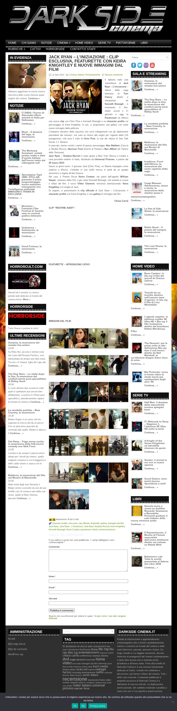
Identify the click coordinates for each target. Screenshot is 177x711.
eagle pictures (78, 659)
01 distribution (70, 646)
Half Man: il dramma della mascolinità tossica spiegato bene (156, 406)
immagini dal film (116, 523)
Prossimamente (92, 75)
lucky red (81, 669)
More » (26, 299)
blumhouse (85, 650)
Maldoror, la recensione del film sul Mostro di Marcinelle (26, 476)
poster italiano (90, 675)
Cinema (63, 42)
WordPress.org (15, 654)
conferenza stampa (89, 655)
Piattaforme (126, 42)
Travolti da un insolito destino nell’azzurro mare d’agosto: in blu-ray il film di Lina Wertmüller (156, 298)
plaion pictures (76, 675)
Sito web (53, 598)
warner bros (82, 688)
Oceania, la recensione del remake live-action (23, 343)
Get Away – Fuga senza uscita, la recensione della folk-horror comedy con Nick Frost (26, 444)
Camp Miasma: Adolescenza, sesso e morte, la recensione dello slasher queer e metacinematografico (149, 190)
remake (66, 682)
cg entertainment (86, 652)
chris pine (73, 523)
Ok (75, 705)
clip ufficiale (84, 523)
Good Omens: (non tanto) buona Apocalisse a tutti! (155, 481)
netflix (100, 672)
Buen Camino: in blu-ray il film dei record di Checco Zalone (154, 277)
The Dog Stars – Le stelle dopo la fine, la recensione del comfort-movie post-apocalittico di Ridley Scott (27, 378)
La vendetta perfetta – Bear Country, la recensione (24, 411)
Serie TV (104, 42)
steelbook (90, 683)
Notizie (46, 42)
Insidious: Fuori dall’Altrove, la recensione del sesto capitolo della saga (156, 166)
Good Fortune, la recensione (32, 247)
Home (12, 42)
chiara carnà (71, 655)
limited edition (69, 669)
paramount (86, 529)
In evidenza (20, 58)
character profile (59, 523)
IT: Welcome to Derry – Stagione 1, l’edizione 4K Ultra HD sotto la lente (156, 425)
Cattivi (35, 49)
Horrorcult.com (26, 267)
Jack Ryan (54, 526)
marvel (91, 670)
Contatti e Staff (83, 49)
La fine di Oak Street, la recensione (156, 209)
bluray (94, 649)
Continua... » (28, 123)
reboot (95, 529)
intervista (102, 663)
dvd (66, 659)
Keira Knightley (117, 526)
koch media (100, 666)
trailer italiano (82, 685)
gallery (104, 523)
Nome (52, 576)
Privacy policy (97, 705)
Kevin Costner (73, 529)
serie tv (82, 682)
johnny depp (87, 667)
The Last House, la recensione (155, 247)
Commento (54, 547)
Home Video (84, 42)
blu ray (104, 649)
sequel (74, 682)
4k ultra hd (82, 646)
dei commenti (17, 649)
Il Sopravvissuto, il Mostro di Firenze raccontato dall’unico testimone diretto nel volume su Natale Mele (156, 538)
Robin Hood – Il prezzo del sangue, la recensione (155, 230)
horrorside (76, 664)
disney (104, 655)
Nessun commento (114, 75)
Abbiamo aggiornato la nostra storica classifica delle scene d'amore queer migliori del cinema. (26, 95)
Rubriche (16, 49)
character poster (107, 653)
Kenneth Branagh (57, 529)
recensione (75, 679)
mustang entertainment (83, 672)
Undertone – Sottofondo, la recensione (30, 230)
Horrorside (55, 49)
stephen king (100, 683)
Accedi (11, 638)
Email (52, 587)
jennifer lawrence (74, 667)
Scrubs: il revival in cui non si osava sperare (155, 462)
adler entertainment (97, 646)
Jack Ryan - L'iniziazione (71, 526)
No (83, 705)
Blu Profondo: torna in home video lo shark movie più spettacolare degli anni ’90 (156, 377)
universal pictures (107, 529)
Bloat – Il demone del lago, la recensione (32, 134)
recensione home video (99, 680)
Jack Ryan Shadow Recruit (96, 526)
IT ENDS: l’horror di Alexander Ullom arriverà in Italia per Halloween (33, 116)
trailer (69, 686)
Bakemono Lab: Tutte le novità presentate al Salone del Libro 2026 (156, 560)
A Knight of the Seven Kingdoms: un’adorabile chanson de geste (155, 444)
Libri (144, 42)
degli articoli (16, 644)
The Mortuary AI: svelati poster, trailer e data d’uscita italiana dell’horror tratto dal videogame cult (33, 156)
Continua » (34, 98)
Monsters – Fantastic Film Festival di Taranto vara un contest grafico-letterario (33, 211)
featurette (95, 523)
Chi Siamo (29, 42)
